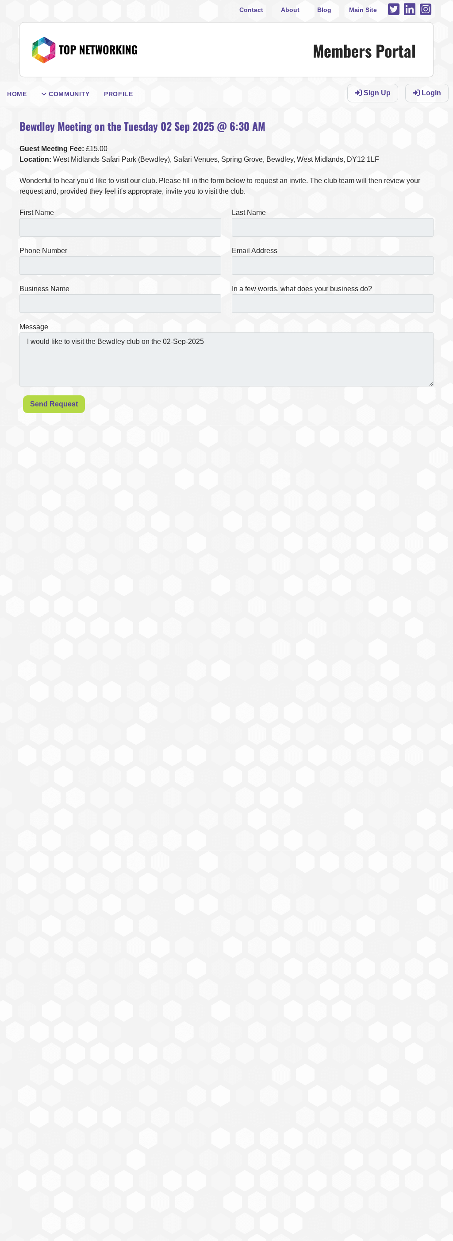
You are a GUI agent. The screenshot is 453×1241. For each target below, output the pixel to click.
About (290, 9)
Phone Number (43, 250)
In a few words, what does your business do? (302, 289)
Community (68, 94)
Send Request (54, 404)
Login (430, 93)
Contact (251, 9)
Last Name (249, 212)
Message (33, 327)
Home (17, 94)
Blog (324, 9)
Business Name (44, 289)
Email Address (254, 250)
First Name (36, 212)
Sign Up (376, 93)
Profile (118, 94)
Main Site (363, 9)
